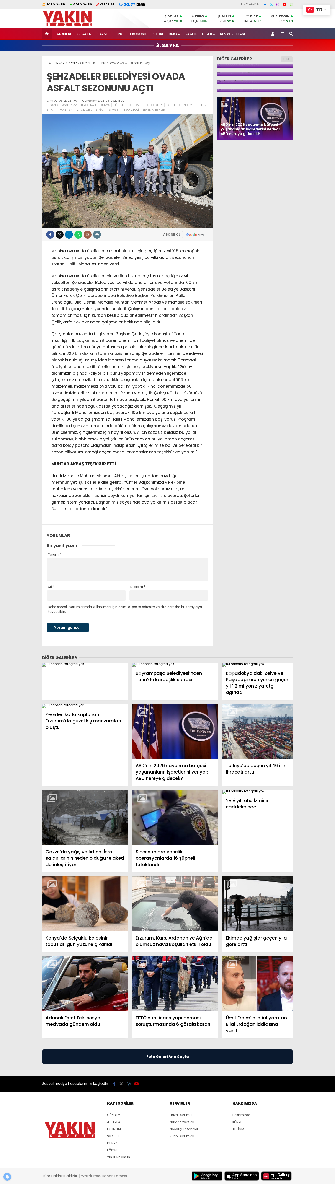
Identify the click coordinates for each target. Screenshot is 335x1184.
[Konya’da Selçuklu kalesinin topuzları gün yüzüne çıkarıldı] (85, 903)
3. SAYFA (84, 33)
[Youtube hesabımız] (284, 4)
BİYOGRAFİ (88, 105)
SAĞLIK (191, 33)
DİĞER (207, 33)
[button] (47, 33)
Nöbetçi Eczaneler (184, 1129)
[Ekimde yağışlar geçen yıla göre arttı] (257, 903)
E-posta (137, 586)
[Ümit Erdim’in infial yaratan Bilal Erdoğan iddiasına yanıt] (257, 983)
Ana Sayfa (69, 105)
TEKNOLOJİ (131, 109)
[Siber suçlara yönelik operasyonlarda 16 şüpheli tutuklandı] (175, 817)
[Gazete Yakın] (70, 25)
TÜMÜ (287, 59)
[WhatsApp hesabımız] (291, 4)
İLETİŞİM (238, 1129)
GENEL (170, 105)
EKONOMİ (138, 33)
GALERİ (55, 4)
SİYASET (103, 33)
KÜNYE (237, 1122)
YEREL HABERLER (154, 109)
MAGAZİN (66, 109)
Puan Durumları (182, 1136)
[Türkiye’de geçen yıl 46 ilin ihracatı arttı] (257, 731)
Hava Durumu (181, 1115)
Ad (51, 586)
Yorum (54, 554)
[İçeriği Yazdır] (97, 235)
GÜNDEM (64, 33)
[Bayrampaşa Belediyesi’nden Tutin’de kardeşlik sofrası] (175, 665)
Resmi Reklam (232, 33)
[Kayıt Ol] (273, 33)
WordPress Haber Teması (104, 1176)
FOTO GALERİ (153, 105)
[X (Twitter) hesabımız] (271, 4)
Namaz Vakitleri (182, 1122)
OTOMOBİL (84, 109)
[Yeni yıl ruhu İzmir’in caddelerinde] (257, 792)
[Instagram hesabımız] (277, 4)
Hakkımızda (241, 1115)
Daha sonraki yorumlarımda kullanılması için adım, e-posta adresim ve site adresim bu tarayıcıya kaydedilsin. (125, 609)
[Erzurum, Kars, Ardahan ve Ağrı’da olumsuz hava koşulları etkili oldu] (175, 903)
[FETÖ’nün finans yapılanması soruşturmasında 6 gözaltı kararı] (175, 983)
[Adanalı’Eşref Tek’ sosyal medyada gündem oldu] (85, 983)
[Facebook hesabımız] (265, 4)
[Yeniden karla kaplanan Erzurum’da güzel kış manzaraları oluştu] (85, 706)
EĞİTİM (157, 33)
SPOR (120, 33)
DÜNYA (174, 33)
